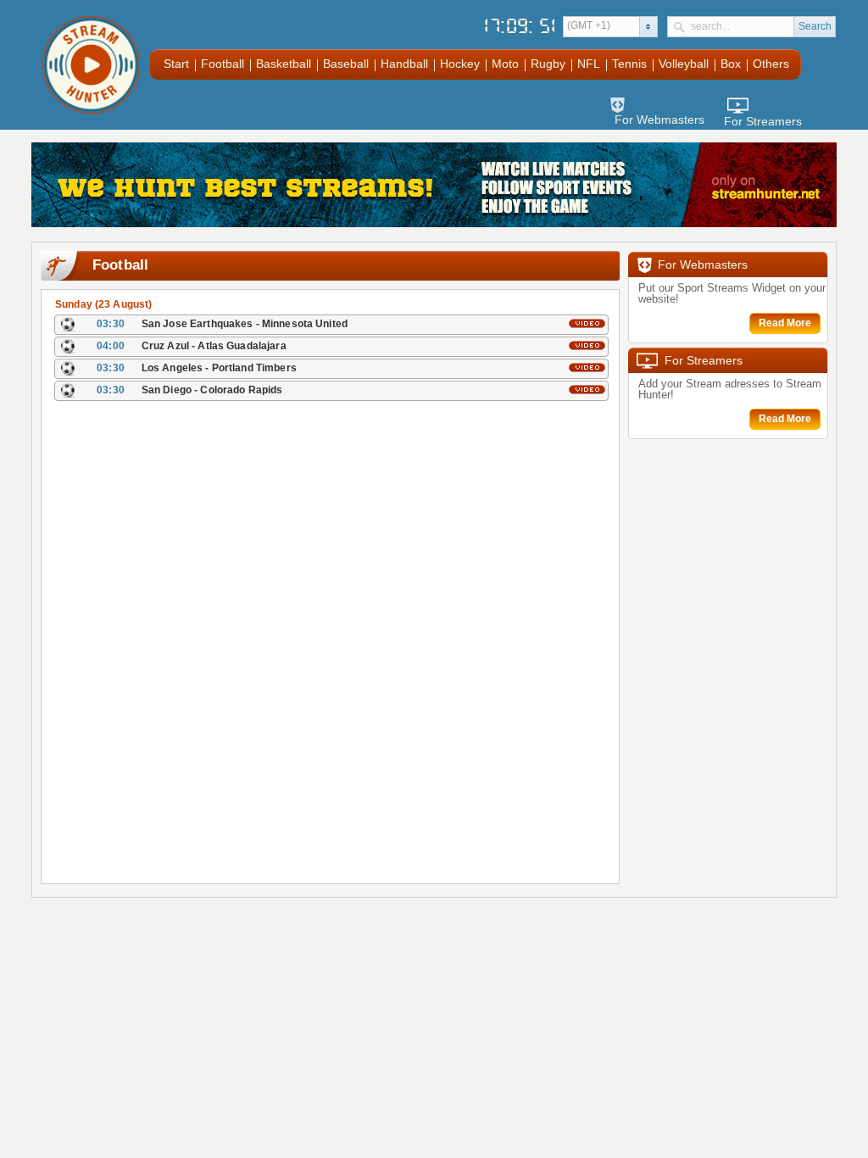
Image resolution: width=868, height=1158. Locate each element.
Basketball (283, 64)
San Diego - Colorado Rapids (212, 390)
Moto (505, 64)
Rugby (548, 64)
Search (815, 26)
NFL (588, 64)
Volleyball (684, 64)
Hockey (460, 64)
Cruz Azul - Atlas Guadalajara (214, 346)
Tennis (629, 64)
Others (771, 64)
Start (176, 64)
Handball (404, 64)
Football (222, 64)
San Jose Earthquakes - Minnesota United (245, 324)
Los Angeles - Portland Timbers (219, 368)
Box (731, 64)
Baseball (346, 64)
